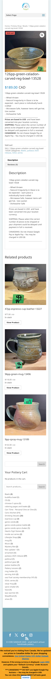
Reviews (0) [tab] (13, 164)
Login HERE (44, 662)
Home (7, 26)
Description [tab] (13, 160)
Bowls (25, 26)
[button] (42, 35)
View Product (13, 322)
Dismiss (25, 658)
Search (42, 486)
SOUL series (17, 152)
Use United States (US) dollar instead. (32, 656)
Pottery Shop (16, 26)
